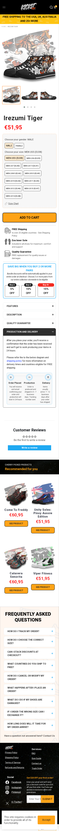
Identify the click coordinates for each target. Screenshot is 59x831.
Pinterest (16, 792)
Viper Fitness (42, 573)
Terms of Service (12, 762)
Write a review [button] (29, 447)
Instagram (16, 787)
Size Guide (36, 758)
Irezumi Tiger (23, 118)
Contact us (36, 763)
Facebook (16, 782)
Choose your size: (23, 152)
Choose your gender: (19, 139)
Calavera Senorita (16, 575)
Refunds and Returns (14, 767)
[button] (24, 107)
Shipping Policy (12, 757)
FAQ (33, 753)
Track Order (37, 768)
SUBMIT (47, 798)
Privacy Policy (11, 752)
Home (3, 26)
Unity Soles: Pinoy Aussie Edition (43, 513)
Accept (46, 819)
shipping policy (14, 361)
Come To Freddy (16, 510)
